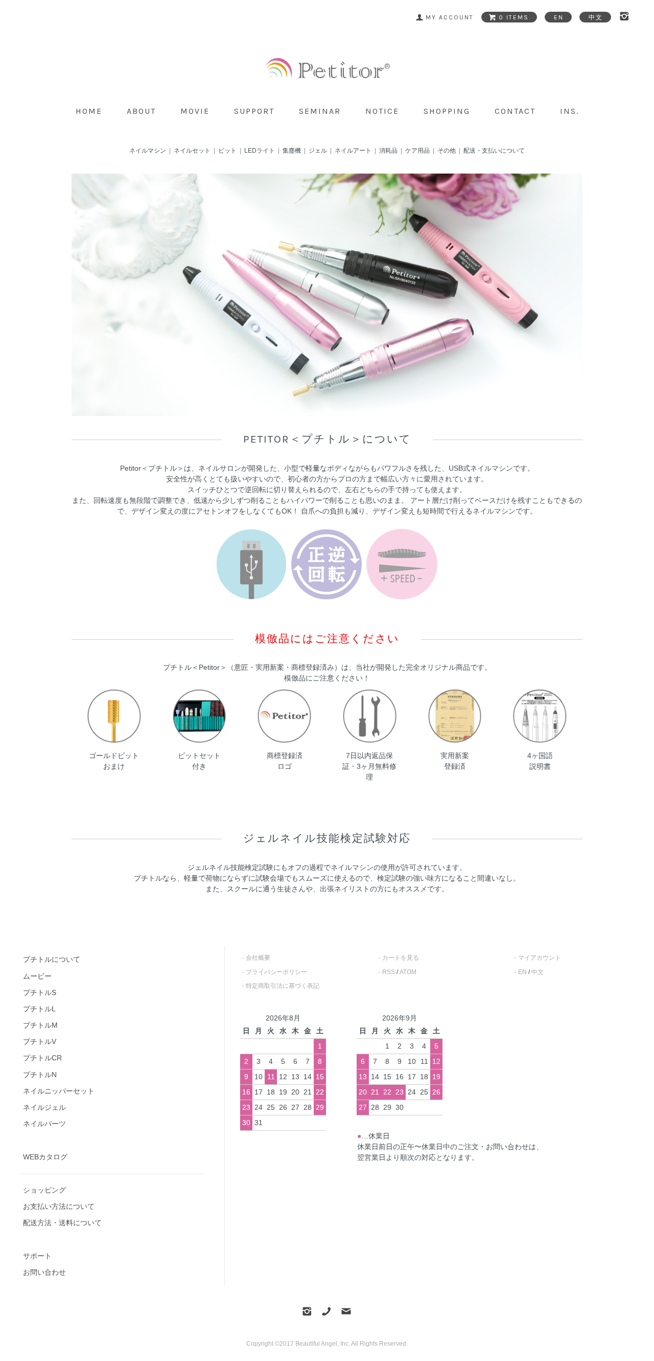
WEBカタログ (45, 1157)
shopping (447, 111)
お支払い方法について (59, 1206)
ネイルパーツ (44, 1124)
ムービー (37, 976)
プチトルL (39, 1009)
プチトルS (39, 992)
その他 (446, 150)
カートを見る (400, 957)
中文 (537, 972)
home (89, 111)
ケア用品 (417, 150)
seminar (320, 111)
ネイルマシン (147, 150)
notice (382, 111)
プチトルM (40, 1025)
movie (194, 111)
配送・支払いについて (494, 150)
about (141, 111)
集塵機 (292, 150)
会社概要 (258, 957)
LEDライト (259, 150)
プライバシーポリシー (276, 972)
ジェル (318, 150)
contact (515, 111)
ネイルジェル (44, 1107)
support (254, 111)
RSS (388, 972)
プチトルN (40, 1075)
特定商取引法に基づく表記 (282, 985)
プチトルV (39, 1041)
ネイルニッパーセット (59, 1091)
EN (522, 972)
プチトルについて (51, 959)
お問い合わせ (44, 1272)
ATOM (408, 972)
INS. (569, 111)
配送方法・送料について (62, 1223)
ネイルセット (192, 150)
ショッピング (44, 1190)
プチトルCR (42, 1058)
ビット (227, 150)
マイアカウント (539, 957)
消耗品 (388, 150)
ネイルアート (353, 150)
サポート (37, 1256)
